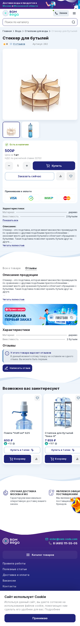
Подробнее (52, 609)
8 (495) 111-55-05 (65, 543)
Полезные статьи (15, 569)
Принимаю (40, 618)
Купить (57, 165)
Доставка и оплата (16, 574)
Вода (18, 31)
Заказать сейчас (29, 176)
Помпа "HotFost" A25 (17, 432)
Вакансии (9, 580)
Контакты (9, 586)
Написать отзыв (20, 367)
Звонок (63, 13)
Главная (7, 31)
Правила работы (14, 563)
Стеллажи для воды (36, 31)
